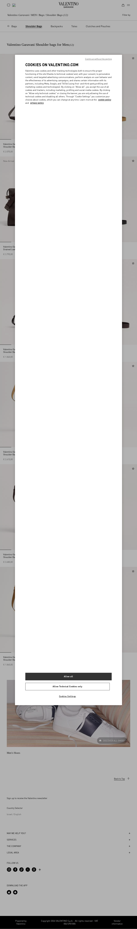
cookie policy (104, 99)
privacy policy (37, 103)
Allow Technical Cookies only (67, 686)
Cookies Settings (67, 696)
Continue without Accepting (98, 59)
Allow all (68, 676)
